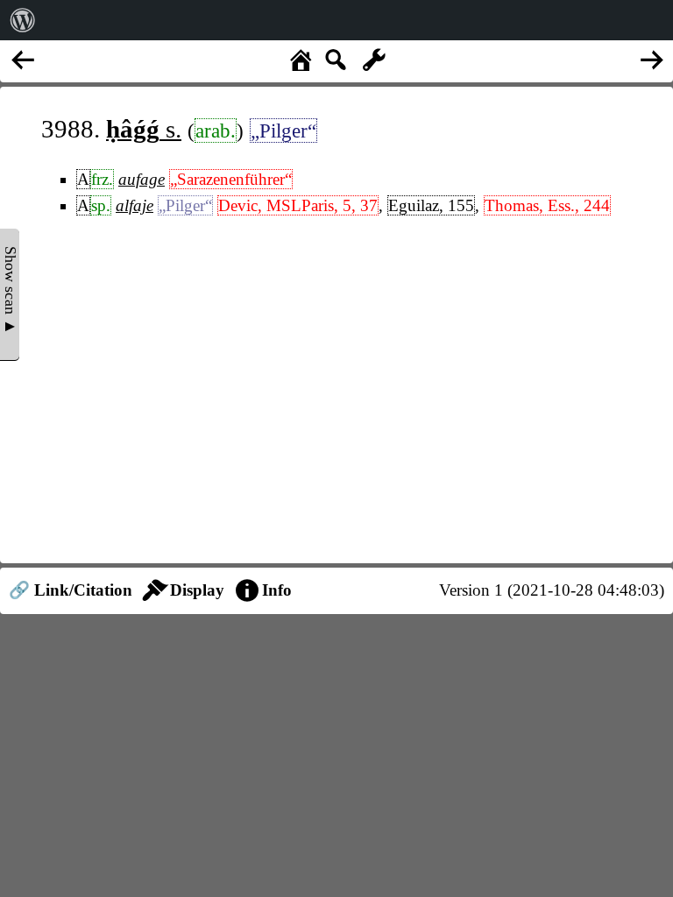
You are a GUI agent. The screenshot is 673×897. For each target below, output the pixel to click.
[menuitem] (23, 20)
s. (143, 129)
